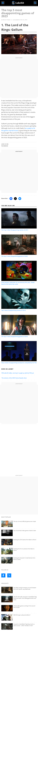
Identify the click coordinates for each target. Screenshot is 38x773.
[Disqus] (19, 450)
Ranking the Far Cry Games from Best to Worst (23, 549)
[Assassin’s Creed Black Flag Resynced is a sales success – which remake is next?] (19, 626)
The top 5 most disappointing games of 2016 (14, 336)
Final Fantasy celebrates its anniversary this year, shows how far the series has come (18, 283)
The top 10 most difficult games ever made (24, 521)
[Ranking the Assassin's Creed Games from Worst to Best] (19, 560)
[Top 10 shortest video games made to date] (19, 533)
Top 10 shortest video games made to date (24, 530)
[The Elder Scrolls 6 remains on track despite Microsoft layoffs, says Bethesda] (19, 590)
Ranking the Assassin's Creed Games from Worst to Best (24, 558)
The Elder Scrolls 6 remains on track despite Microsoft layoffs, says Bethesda (24, 588)
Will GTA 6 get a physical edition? (21, 615)
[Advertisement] (19, 78)
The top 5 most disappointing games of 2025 (14, 256)
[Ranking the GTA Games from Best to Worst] (19, 542)
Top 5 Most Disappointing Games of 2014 (13, 310)
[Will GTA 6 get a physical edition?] (19, 617)
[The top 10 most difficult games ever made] (19, 524)
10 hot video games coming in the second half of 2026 (24, 606)
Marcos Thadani (7, 19)
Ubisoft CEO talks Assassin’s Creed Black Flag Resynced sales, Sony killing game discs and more (25, 598)
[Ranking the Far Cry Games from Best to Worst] (19, 551)
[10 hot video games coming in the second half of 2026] (19, 608)
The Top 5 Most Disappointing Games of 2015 (14, 230)
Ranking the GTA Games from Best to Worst (24, 539)
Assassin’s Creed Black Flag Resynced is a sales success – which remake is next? (24, 624)
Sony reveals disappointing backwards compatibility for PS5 (19, 363)
